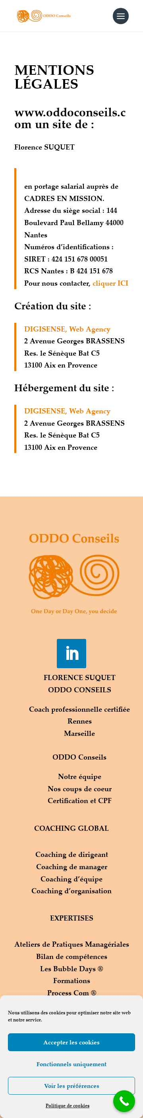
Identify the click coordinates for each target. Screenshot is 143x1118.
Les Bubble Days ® (71, 968)
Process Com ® (71, 992)
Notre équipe (79, 776)
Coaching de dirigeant (71, 854)
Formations (71, 980)
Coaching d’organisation (71, 890)
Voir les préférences (71, 1086)
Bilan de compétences (71, 956)
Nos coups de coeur (80, 788)
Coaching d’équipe (71, 878)
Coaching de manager (71, 866)
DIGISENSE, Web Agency (67, 329)
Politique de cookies (67, 1105)
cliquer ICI (110, 283)
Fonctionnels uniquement (71, 1064)
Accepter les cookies (71, 1042)
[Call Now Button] (124, 1101)
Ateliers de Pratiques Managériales (71, 944)
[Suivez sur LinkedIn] (71, 653)
